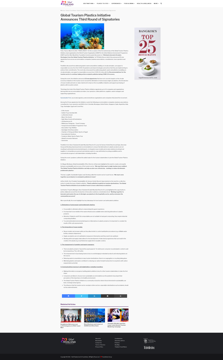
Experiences (116, 3)
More (156, 3)
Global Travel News (71, 10)
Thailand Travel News (121, 347)
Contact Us (98, 342)
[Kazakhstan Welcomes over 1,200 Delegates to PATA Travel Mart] (71, 316)
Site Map (117, 344)
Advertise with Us (120, 340)
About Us (98, 338)
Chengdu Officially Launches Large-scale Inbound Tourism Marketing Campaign (117, 325)
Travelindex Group (107, 357)
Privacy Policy (99, 347)
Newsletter (98, 340)
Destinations (88, 3)
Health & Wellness (144, 3)
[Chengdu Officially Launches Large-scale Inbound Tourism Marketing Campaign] (118, 315)
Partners (117, 342)
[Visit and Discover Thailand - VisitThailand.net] (67, 3)
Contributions (118, 338)
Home (63, 10)
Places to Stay (102, 3)
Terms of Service (100, 344)
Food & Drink (128, 3)
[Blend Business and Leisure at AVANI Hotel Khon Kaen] (94, 315)
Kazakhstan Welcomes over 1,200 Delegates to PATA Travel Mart (70, 325)
